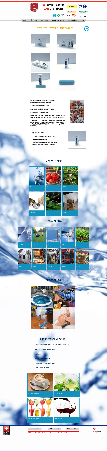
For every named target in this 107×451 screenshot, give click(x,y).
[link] (82, 6)
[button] (71, 12)
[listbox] (71, 12)
